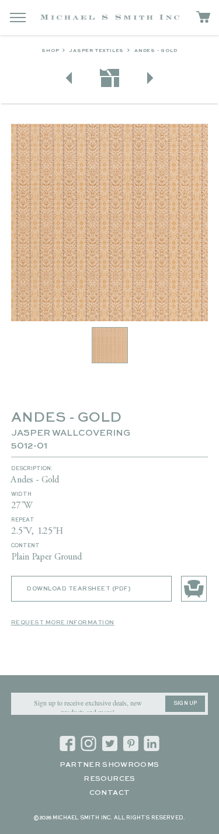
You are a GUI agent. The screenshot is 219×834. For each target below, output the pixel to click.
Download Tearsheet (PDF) (78, 589)
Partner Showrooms (109, 765)
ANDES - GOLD (156, 50)
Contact (109, 793)
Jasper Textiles (96, 50)
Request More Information (62, 623)
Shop (50, 50)
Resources (109, 779)
